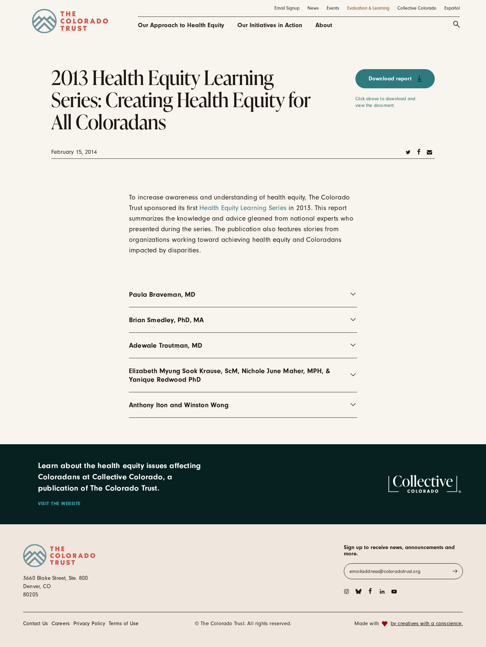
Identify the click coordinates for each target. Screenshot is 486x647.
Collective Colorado (416, 8)
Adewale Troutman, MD (165, 345)
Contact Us (35, 623)
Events (333, 8)
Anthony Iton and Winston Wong (178, 405)
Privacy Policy (89, 623)
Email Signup (287, 8)
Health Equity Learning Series (243, 208)
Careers (61, 623)
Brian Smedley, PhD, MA (166, 320)
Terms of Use (124, 623)
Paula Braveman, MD (162, 294)
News (313, 8)
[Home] (70, 21)
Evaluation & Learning (368, 8)
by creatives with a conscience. (427, 623)
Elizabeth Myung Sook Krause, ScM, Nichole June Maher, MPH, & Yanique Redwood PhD (229, 375)
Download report (390, 78)
